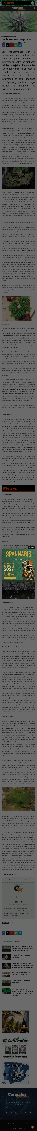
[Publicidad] (18, 565)
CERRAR (31, 547)
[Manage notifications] (32, 1127)
